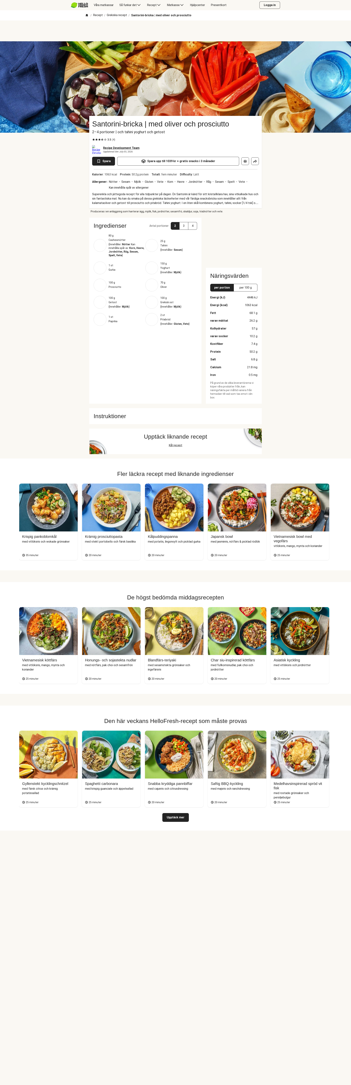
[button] (145, 225)
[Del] (255, 161)
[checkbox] (93, 139)
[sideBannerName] (233, 240)
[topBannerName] (175, 31)
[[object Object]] (245, 161)
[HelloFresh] (79, 5)
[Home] (87, 15)
